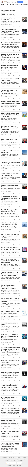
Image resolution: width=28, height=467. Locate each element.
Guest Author (8, 49)
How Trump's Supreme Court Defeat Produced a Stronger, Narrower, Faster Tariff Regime (9, 385)
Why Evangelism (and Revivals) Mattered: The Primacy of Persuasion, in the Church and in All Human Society (10, 374)
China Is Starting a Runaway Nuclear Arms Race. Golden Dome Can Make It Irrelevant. (10, 31)
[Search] (25, 14)
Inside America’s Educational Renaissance (9, 185)
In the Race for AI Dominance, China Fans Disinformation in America (9, 336)
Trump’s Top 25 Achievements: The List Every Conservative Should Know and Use (10, 67)
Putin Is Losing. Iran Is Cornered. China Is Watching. (10, 174)
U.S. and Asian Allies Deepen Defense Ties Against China (9, 223)
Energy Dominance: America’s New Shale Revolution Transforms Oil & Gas (10, 198)
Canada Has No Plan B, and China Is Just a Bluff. (10, 18)
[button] (2, 4)
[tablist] (8, 14)
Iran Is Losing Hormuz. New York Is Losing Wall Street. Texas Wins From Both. (10, 300)
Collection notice (19, 460)
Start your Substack (11, 463)
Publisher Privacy (18, 458)
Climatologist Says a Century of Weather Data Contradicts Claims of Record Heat (10, 114)
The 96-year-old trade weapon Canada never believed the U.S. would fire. (10, 389)
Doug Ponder (7, 242)
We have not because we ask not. (9, 377)
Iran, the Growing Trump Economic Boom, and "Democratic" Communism (8, 287)
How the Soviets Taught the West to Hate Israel (10, 163)
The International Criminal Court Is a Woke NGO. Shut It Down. (10, 43)
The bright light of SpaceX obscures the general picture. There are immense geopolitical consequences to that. (10, 154)
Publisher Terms (24, 458)
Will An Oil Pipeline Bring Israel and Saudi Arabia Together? (10, 312)
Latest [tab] (3, 14)
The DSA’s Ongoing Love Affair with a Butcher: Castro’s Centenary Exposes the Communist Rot (9, 211)
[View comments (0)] (8, 282)
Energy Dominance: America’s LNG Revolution (9, 397)
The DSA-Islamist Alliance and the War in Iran (10, 432)
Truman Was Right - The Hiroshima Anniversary (8, 421)
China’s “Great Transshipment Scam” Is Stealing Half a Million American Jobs (10, 260)
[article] (14, 22)
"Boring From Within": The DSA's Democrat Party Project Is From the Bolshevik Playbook (10, 444)
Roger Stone (7, 217)
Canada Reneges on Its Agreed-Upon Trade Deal (10, 79)
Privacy (11, 460)
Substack (8, 465)
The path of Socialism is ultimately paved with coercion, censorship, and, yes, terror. (10, 353)
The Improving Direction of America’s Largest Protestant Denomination (9, 128)
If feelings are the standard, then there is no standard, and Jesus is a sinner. (10, 240)
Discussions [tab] (11, 14)
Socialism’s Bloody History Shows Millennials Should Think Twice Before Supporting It (10, 349)
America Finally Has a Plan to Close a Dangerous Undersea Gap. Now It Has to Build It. (9, 274)
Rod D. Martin (9, 24)
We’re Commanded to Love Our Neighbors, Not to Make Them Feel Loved (10, 236)
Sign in (25, 2)
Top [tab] (7, 14)
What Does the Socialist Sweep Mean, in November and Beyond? (10, 409)
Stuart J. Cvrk (9, 451)
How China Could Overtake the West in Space (10, 151)
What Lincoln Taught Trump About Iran (9, 140)
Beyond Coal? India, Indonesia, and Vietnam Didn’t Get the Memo (10, 248)
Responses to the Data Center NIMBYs (9, 323)
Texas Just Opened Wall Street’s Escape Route (10, 361)
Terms (14, 460)
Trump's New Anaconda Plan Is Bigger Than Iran (10, 55)
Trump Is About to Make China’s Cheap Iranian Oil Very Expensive (10, 102)
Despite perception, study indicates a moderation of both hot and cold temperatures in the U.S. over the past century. (10, 118)
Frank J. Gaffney (16, 60)
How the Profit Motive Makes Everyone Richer (9, 91)
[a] (24, 20)
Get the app (19, 463)
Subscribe (20, 2)
